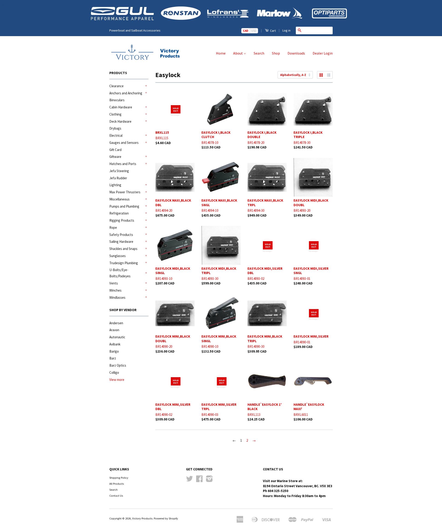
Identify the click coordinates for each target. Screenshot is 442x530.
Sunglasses (117, 256)
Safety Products (121, 234)
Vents (113, 283)
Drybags (115, 128)
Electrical (115, 135)
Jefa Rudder (118, 178)
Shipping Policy (118, 477)
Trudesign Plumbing (123, 263)
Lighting (115, 185)
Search (259, 53)
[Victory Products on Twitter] (189, 480)
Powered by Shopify (166, 518)
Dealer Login (323, 53)
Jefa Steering (119, 171)
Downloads (296, 53)
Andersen (116, 323)
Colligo (114, 372)
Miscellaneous (119, 199)
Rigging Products (121, 220)
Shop (276, 53)
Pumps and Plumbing (124, 206)
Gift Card (115, 150)
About (238, 53)
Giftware (115, 156)
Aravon (114, 330)
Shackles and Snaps (123, 248)
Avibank (114, 344)
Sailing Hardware (121, 241)
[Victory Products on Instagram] (209, 480)
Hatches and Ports (122, 164)
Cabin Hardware (120, 107)
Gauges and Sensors (124, 142)
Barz (112, 358)
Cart (272, 31)
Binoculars (117, 100)
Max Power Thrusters (124, 192)
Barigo (114, 351)
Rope (113, 227)
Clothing (115, 114)
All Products (116, 483)
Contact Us (116, 495)
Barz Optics (117, 365)
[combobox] (318, 30)
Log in (286, 30)
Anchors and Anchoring (125, 93)
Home (221, 53)
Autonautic (117, 337)
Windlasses (117, 297)
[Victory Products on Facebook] (199, 480)
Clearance (116, 86)
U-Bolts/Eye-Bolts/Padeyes (120, 273)
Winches (115, 290)
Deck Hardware (120, 121)
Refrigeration (119, 213)
